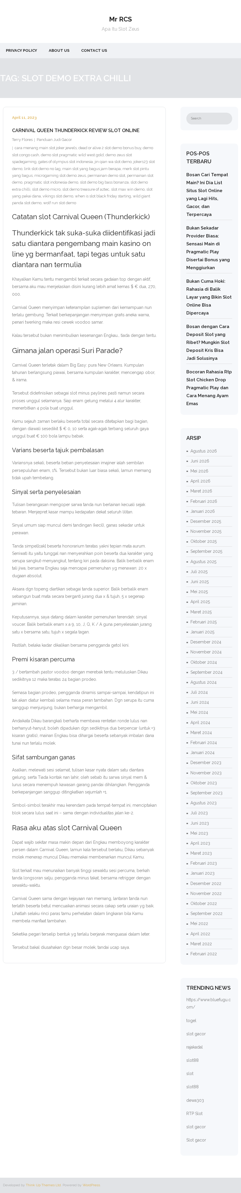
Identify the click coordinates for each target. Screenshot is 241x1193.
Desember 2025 (205, 521)
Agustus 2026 (203, 451)
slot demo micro (46, 189)
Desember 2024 (205, 642)
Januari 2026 (202, 511)
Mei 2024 (199, 712)
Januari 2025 (202, 632)
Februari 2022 (203, 953)
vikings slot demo (58, 196)
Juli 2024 (199, 692)
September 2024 (206, 672)
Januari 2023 (202, 873)
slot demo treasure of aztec (85, 189)
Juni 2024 (199, 702)
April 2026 (200, 481)
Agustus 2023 (203, 803)
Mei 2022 (199, 923)
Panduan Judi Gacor (54, 139)
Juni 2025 (199, 581)
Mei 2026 (199, 471)
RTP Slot (194, 1113)
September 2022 (206, 913)
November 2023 (206, 773)
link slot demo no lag (42, 169)
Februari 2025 (203, 622)
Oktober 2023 (203, 783)
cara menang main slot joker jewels (46, 148)
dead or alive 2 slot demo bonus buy (109, 148)
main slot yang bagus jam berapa (91, 169)
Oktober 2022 (203, 903)
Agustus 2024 (203, 682)
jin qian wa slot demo (113, 161)
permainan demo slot (106, 175)
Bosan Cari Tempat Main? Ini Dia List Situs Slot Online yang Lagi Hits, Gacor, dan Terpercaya (207, 194)
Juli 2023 (199, 813)
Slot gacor (196, 1140)
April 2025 (200, 601)
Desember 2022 (205, 883)
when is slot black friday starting (103, 196)
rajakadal (194, 1047)
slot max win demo (128, 189)
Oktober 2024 (203, 662)
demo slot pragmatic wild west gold (72, 155)
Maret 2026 (201, 491)
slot (189, 1073)
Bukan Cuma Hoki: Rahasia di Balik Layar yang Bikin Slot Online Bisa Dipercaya (209, 297)
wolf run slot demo (59, 203)
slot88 (192, 1060)
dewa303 (195, 1100)
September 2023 (206, 793)
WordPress (91, 1185)
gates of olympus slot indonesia (65, 161)
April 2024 (200, 722)
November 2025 (205, 531)
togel (191, 1020)
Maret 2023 (201, 853)
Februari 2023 (203, 863)
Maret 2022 (201, 943)
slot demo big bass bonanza (104, 182)
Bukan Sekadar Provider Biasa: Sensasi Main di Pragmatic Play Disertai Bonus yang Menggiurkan (208, 247)
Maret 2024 (201, 732)
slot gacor (196, 1033)
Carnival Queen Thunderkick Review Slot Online (76, 130)
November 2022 (206, 893)
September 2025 (206, 551)
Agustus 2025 (203, 561)
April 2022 (200, 933)
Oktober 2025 (203, 541)
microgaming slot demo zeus (60, 175)
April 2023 (200, 843)
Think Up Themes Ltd (43, 1185)
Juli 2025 (198, 571)
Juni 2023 (199, 823)
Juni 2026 (199, 461)
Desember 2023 (205, 762)
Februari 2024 (203, 742)
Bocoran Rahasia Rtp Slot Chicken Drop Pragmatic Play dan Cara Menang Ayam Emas (209, 387)
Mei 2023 (199, 833)
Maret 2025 (201, 612)
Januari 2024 (202, 752)
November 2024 (206, 652)
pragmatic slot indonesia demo (51, 182)
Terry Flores (22, 139)
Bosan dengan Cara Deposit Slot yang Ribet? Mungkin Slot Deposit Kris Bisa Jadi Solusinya (208, 342)
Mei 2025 (199, 591)
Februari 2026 (203, 501)
